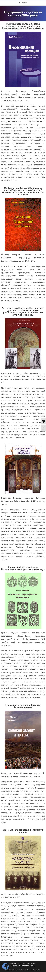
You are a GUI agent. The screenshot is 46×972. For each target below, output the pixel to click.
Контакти (31, 963)
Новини (21, 963)
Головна (12, 963)
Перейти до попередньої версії (23, 965)
